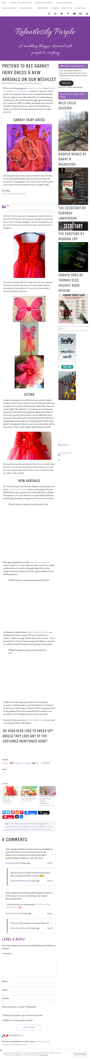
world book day (44, 830)
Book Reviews (43, 8)
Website (5, 998)
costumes (8, 827)
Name (5, 981)
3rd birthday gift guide (19, 824)
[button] (29, 147)
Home (4, 3)
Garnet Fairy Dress (35, 88)
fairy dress (35, 827)
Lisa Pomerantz (13, 913)
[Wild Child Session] (73, 113)
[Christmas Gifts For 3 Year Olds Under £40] (29, 791)
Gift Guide (7, 83)
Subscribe (66, 83)
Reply (50, 863)
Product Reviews (26, 8)
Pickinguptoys (12, 863)
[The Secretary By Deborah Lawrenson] (73, 223)
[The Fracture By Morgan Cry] (73, 243)
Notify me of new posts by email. (18, 1020)
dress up (16, 827)
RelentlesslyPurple (20, 881)
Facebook (31, 720)
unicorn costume (30, 830)
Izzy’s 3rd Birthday (20, 91)
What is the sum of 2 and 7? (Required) (19, 1007)
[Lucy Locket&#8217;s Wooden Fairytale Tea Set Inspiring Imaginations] (47, 791)
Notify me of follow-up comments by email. (23, 1015)
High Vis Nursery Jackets (38, 632)
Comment (7, 954)
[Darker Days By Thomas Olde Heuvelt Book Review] (73, 295)
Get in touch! (80, 8)
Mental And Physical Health (21, 3)
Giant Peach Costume (18, 489)
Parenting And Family (64, 3)
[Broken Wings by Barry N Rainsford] (73, 169)
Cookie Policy (44, 1055)
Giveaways (54, 8)
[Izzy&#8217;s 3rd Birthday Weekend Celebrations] (10, 791)
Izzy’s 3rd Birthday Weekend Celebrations (8, 799)
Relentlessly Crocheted (43, 3)
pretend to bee (17, 830)
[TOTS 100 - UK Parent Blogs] (67, 452)
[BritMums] (63, 445)
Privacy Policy (66, 8)
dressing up (25, 827)
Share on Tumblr (23, 763)
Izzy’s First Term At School (13, 194)
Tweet (5, 763)
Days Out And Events (9, 8)
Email (5, 990)
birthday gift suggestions (39, 824)
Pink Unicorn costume (40, 562)
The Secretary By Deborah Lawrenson (72, 213)
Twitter (41, 720)
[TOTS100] (63, 454)
